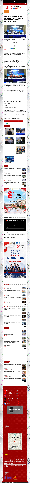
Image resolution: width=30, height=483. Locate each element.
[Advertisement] (15, 281)
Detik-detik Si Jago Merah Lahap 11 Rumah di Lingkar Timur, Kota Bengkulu (15, 234)
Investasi (6, 425)
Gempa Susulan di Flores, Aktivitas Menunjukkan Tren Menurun (12, 290)
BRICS (5, 428)
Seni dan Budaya (7, 426)
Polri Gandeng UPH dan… (19, 144)
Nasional (11, 13)
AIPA (5, 429)
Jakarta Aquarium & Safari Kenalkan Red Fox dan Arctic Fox (12, 371)
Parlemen (5, 320)
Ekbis (5, 173)
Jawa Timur (5, 335)
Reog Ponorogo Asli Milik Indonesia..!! (10, 237)
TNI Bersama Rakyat (7, 424)
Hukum (5, 49)
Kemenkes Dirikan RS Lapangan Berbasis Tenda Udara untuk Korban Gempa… (17, 11)
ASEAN (5, 427)
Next (24, 304)
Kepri (5, 331)
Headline (9, 121)
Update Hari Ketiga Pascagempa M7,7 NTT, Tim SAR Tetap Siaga (12, 297)
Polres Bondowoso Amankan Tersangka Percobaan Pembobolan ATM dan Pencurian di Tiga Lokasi (13, 334)
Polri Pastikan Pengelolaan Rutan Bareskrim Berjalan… (9, 144)
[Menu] (5, 3)
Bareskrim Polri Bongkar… (8, 162)
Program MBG (6, 419)
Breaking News (13, 121)
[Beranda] (15, 7)
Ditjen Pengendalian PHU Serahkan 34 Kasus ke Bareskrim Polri (9, 135)
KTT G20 (6, 430)
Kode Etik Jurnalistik (7, 472)
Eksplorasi (5, 369)
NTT (4, 295)
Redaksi (6, 470)
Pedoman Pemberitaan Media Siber (9, 471)
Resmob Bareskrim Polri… (19, 153)
